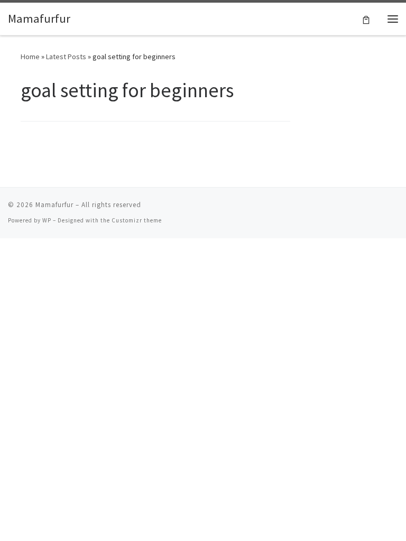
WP (46, 220)
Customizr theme (137, 220)
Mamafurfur (54, 204)
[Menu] (393, 19)
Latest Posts (66, 56)
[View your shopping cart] (366, 19)
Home (30, 56)
